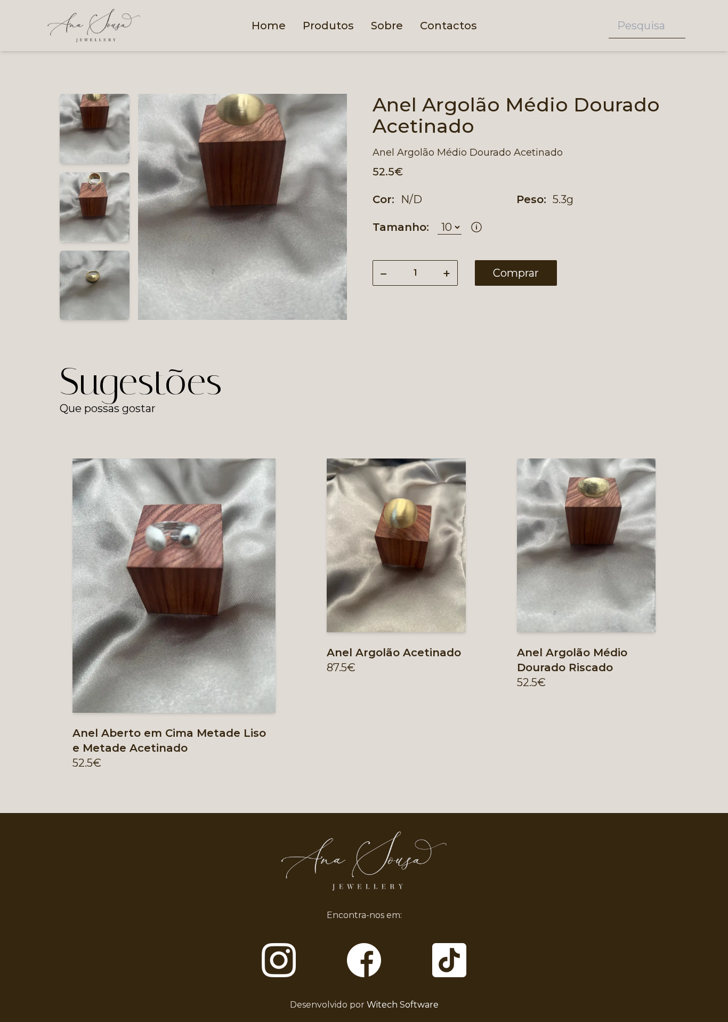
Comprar (516, 273)
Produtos (328, 25)
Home (269, 25)
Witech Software (403, 1005)
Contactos (448, 25)
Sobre (387, 25)
